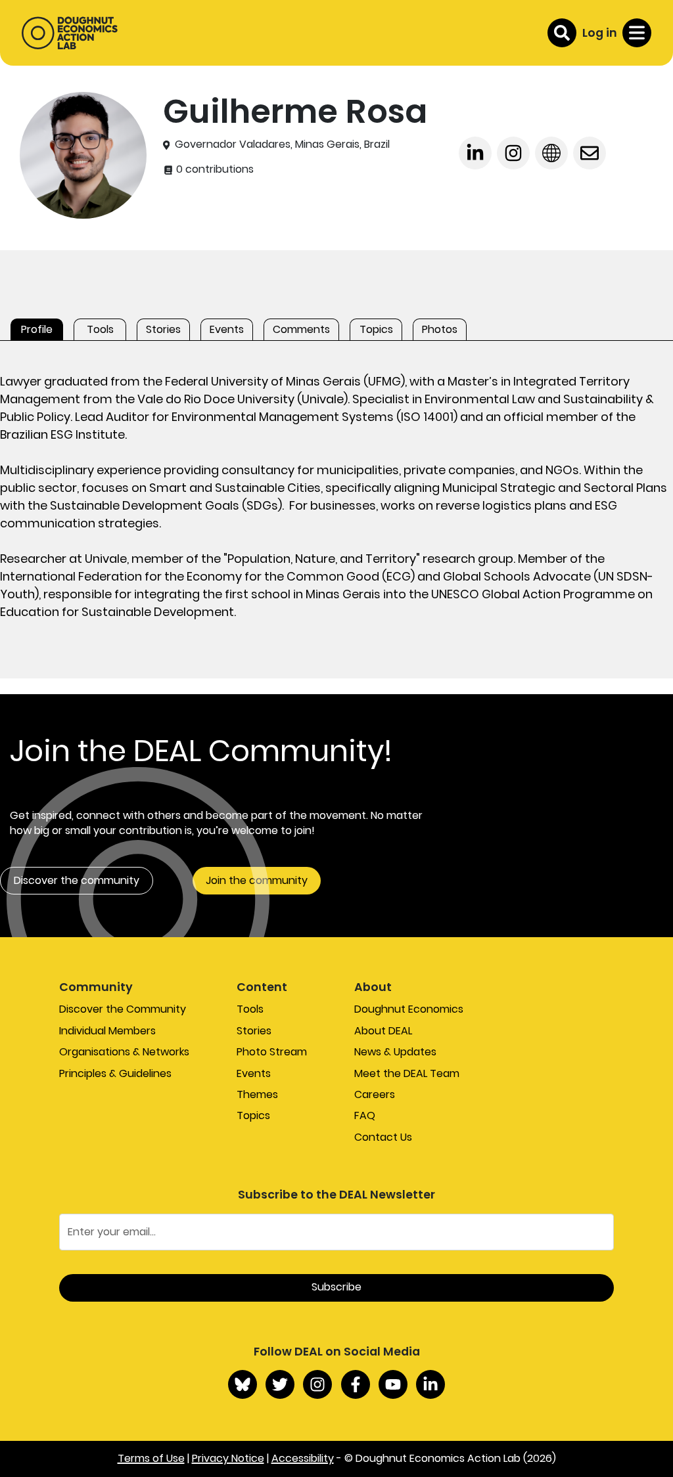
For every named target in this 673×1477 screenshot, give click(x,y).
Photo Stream (272, 1051)
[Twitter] (280, 1384)
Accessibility (302, 1458)
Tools (250, 1009)
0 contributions (214, 169)
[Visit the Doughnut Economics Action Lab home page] (70, 32)
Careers (374, 1094)
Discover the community (76, 880)
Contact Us (383, 1137)
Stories (254, 1030)
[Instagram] (317, 1384)
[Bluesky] (242, 1384)
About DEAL (383, 1030)
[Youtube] (393, 1384)
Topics (253, 1115)
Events (254, 1073)
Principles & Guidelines (115, 1073)
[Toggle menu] (636, 32)
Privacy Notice (228, 1458)
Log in (599, 32)
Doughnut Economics (408, 1009)
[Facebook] (355, 1384)
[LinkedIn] (430, 1384)
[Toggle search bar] (561, 32)
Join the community (257, 880)
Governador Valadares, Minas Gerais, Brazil (282, 144)
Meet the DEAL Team (406, 1073)
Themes (257, 1094)
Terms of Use (151, 1458)
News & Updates (395, 1051)
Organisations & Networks (124, 1051)
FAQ (364, 1115)
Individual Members (107, 1030)
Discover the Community (122, 1009)
